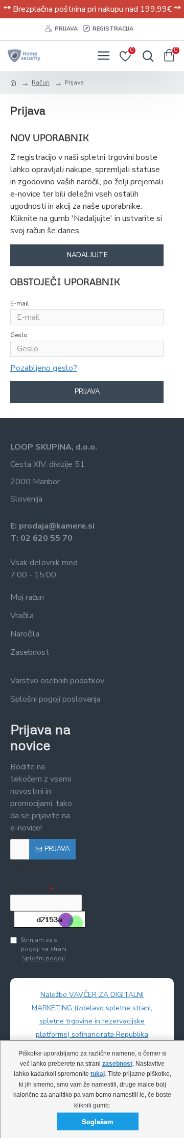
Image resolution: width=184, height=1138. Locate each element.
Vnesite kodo (29, 889)
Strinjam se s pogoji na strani (43, 949)
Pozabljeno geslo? (43, 368)
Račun (41, 82)
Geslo (19, 335)
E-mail (19, 303)
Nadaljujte (87, 255)
